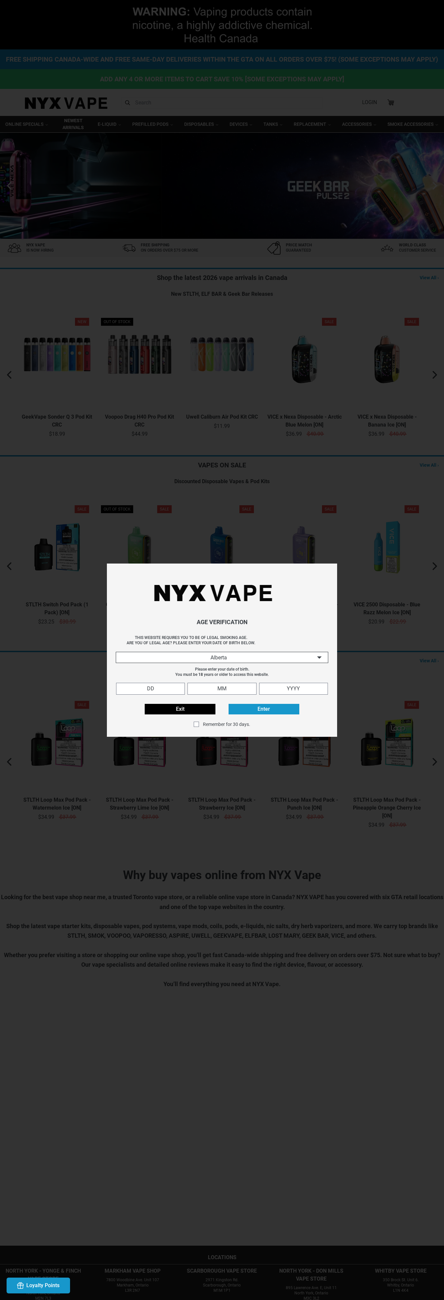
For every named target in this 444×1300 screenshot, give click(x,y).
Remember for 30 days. (226, 724)
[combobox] (222, 657)
